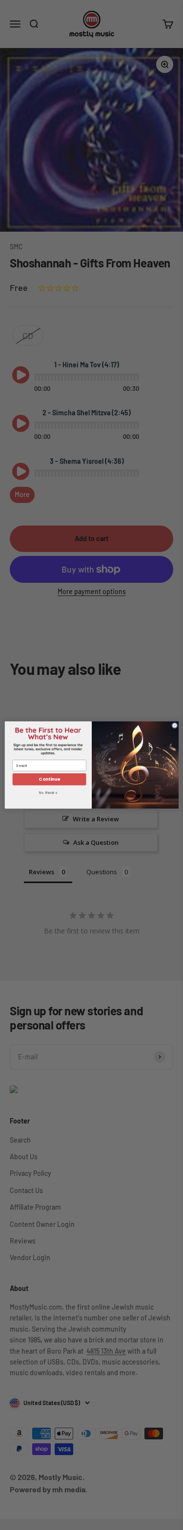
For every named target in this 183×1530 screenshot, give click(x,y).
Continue (49, 779)
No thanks (48, 793)
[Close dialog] (174, 725)
